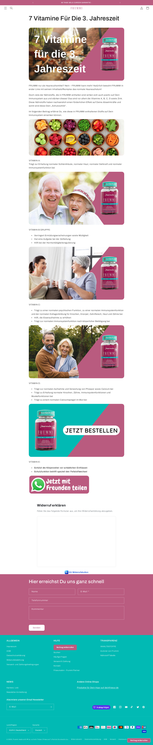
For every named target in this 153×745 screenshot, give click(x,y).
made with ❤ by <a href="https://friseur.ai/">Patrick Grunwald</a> (43, 739)
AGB (9, 651)
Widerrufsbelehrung (15, 660)
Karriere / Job (12, 688)
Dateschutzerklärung (16, 655)
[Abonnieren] (51, 707)
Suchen (57, 652)
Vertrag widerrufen (139, 740)
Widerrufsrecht (76, 739)
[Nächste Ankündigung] (120, 2)
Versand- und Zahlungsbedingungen (23, 664)
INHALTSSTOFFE (108, 646)
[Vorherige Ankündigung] (33, 2)
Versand (113, 739)
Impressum (11, 646)
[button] (5, 8)
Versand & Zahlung (62, 661)
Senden (36, 628)
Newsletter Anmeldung (17, 692)
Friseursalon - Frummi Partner (67, 670)
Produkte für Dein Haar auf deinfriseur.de (98, 688)
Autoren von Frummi (109, 651)
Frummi (15, 739)
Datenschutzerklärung (93, 739)
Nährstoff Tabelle (107, 655)
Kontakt (57, 666)
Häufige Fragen (60, 657)
